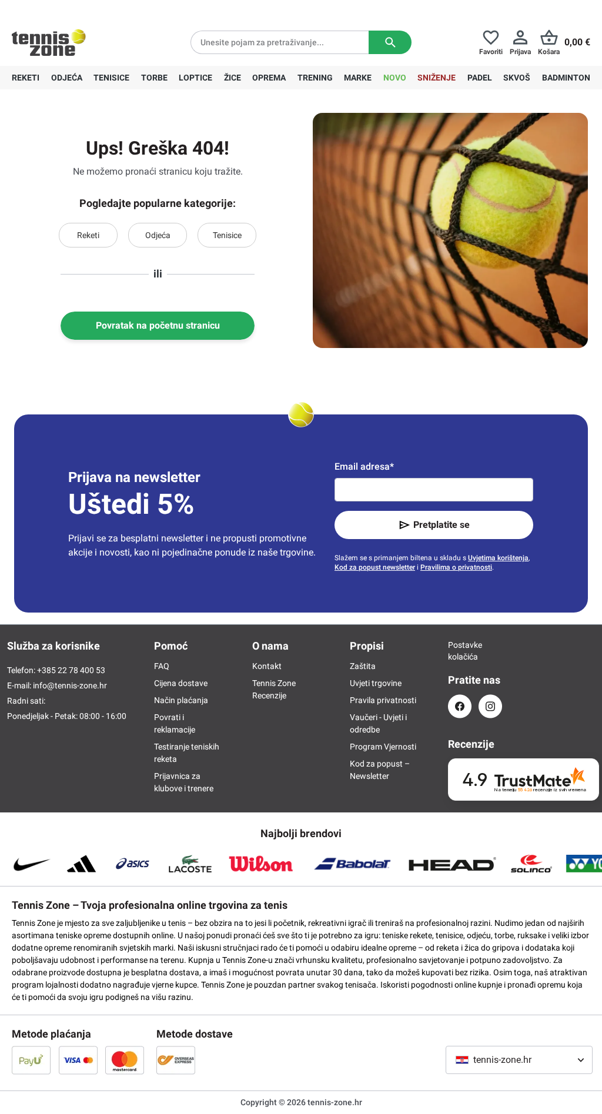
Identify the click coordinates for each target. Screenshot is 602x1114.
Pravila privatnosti (383, 700)
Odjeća (157, 235)
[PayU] (31, 1060)
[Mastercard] (124, 1060)
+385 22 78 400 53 (85, 9)
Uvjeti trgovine (376, 683)
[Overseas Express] (175, 1060)
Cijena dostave (181, 683)
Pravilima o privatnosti (456, 567)
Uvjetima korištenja (498, 558)
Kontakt (267, 666)
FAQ (161, 666)
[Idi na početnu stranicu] (49, 42)
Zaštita (363, 666)
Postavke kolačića (459, 650)
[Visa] (78, 1060)
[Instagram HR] (490, 706)
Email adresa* (364, 466)
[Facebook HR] (459, 706)
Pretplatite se (441, 524)
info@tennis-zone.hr (70, 685)
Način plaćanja (181, 700)
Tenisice (227, 235)
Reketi (88, 235)
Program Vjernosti (383, 746)
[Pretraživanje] (390, 42)
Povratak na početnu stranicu (158, 325)
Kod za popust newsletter (375, 567)
